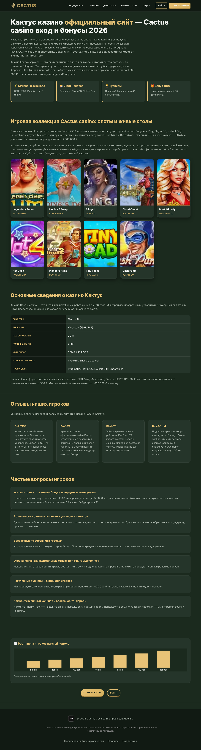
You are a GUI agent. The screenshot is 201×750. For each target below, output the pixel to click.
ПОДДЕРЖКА (76, 5)
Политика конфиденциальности (84, 741)
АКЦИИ (146, 5)
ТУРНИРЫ (93, 5)
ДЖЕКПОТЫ (109, 5)
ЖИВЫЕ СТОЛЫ (129, 5)
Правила (113, 741)
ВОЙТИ (161, 5)
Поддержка (129, 741)
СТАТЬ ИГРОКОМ (180, 5)
